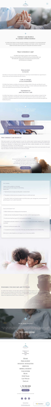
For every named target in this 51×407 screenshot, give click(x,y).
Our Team (25, 376)
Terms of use (25, 402)
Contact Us (25, 390)
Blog (25, 374)
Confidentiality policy (25, 405)
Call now (25, 115)
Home (25, 359)
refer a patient (25, 369)
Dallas (25, 381)
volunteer (25, 371)
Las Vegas (25, 379)
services (25, 366)
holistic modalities (25, 364)
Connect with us (25, 167)
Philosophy (25, 361)
